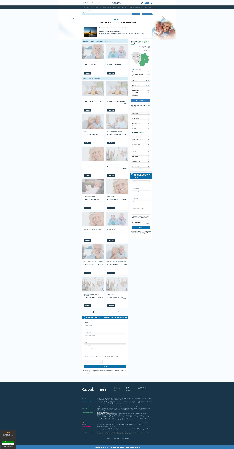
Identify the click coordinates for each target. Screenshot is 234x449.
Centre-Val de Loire (140, 144)
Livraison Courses (130, 413)
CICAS (121, 412)
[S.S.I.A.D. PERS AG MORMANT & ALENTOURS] (93, 251)
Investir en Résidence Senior (116, 406)
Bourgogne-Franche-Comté (140, 139)
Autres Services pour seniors (111, 419)
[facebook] (83, 3)
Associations (136, 409)
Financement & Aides (101, 403)
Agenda (88, 7)
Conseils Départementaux (131, 408)
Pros (146, 7)
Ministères (101, 408)
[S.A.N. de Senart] (117, 219)
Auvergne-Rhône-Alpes (140, 136)
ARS (98, 408)
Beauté (115, 424)
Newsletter (98, 2)
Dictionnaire (121, 403)
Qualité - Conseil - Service (115, 428)
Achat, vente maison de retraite (129, 429)
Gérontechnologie (117, 429)
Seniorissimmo (100, 432)
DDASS (148, 408)
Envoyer (105, 366)
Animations (142, 402)
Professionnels (85, 428)
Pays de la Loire (140, 166)
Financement (124, 428)
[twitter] (85, 3)
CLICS (110, 409)
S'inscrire (147, 2)
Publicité (128, 390)
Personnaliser (8, 444)
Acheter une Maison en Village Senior (131, 406)
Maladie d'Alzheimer (110, 401)
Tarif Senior (107, 424)
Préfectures (139, 408)
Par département (106, 406)
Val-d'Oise (140, 128)
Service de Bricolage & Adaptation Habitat (132, 418)
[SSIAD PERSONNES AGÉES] (93, 154)
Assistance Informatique (119, 415)
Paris (140, 111)
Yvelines (140, 115)
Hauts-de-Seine (140, 113)
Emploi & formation (86, 426)
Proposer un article (142, 387)
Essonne (140, 120)
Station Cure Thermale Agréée (131, 424)
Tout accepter (8, 441)
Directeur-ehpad (128, 432)
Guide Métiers (112, 426)
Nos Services (99, 429)
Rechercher (136, 14)
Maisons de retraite (96, 7)
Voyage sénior (120, 424)
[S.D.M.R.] (117, 51)
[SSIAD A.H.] (93, 88)
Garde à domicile (122, 413)
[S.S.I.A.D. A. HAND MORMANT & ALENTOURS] (117, 251)
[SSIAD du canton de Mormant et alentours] (93, 284)
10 (112, 312)
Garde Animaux (112, 418)
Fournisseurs (99, 428)
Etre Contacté (146, 14)
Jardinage (119, 418)
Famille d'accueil (135, 402)
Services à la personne (128, 7)
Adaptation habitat (145, 422)
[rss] (87, 3)
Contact (92, 2)
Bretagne (140, 141)
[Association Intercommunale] (93, 186)
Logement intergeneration (135, 422)
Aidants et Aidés (127, 398)
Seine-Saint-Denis (140, 123)
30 (116, 312)
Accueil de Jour (119, 401)
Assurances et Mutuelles (118, 409)
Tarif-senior (116, 433)
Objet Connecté (140, 429)
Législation (109, 403)
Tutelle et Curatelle (101, 410)
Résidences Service (86, 405)
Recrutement (106, 428)
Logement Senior (117, 7)
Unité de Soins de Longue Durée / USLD (105, 402)
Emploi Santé (100, 426)
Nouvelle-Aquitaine (140, 161)
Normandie (140, 159)
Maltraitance (143, 409)
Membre (142, 3)
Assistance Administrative (107, 415)
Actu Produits (135, 398)
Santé (105, 399)
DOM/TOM (140, 149)
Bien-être (137, 7)
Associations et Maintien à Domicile (134, 415)
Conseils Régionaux (120, 408)
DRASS (144, 408)
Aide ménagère (113, 413)
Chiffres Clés (115, 403)
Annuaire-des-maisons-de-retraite (141, 432)
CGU (115, 387)
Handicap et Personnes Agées (145, 398)
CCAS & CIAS (112, 412)
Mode (111, 424)
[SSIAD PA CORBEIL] (117, 284)
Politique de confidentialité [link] (8, 446)
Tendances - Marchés (108, 429)
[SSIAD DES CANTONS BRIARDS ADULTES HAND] (93, 219)
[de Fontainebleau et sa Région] (117, 121)
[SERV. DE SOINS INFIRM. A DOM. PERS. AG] (93, 51)
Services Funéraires (122, 419)
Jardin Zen (141, 424)
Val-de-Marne (140, 125)
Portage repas (138, 413)
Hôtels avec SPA (100, 424)
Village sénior (108, 422)
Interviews (107, 398)
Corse (140, 146)
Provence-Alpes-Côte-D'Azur (140, 168)
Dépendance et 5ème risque (116, 398)
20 (114, 312)
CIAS (108, 409)
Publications (110, 399)
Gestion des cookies (125, 438)
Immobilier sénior (116, 422)
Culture (115, 399)
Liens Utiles (84, 408)
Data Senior (120, 399)
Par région (99, 406)
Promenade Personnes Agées (138, 416)
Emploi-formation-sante (102, 433)
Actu (83, 7)
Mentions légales (118, 388)
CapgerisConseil (107, 432)
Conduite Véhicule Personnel (124, 416)
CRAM (98, 409)
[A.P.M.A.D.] (117, 88)
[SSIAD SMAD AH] (117, 186)
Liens (142, 7)
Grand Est (140, 151)
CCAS (104, 409)
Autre (133, 403)
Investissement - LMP (133, 428)
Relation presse (141, 388)
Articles (102, 398)
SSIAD (119, 414)
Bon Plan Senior (100, 399)
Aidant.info (110, 433)
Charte (116, 390)
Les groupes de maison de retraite (123, 402)
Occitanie (140, 164)
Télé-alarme (145, 418)
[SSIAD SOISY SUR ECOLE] (117, 154)
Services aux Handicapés (111, 414)
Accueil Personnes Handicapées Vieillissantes (141, 401)
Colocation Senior (124, 422)
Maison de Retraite (101, 401)
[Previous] (91, 312)
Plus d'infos (87, 73)
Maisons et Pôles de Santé (125, 433)
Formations (105, 426)
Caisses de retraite (128, 409)
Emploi (150, 7)
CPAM (101, 409)
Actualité (84, 398)
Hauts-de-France (140, 154)
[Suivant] (119, 312)
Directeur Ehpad (128, 403)
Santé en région (108, 408)
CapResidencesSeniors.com (118, 432)
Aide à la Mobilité (113, 416)
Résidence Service (107, 7)
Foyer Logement (126, 401)
